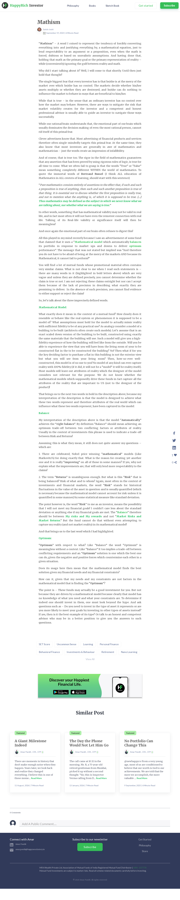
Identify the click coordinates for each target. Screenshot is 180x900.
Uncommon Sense (66, 644)
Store (145, 851)
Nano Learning (129, 651)
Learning (88, 644)
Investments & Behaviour (81, 651)
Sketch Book (112, 5)
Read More (36, 778)
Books (92, 5)
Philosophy (73, 5)
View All (90, 659)
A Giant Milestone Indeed (30, 743)
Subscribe (169, 5)
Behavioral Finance (49, 651)
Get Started (144, 839)
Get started (146, 5)
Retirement (107, 651)
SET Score (44, 644)
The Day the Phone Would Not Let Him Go (89, 743)
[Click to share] (174, 432)
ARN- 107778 (139, 867)
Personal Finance (109, 644)
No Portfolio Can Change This (138, 743)
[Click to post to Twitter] (174, 439)
